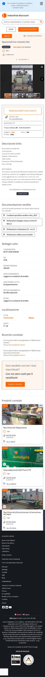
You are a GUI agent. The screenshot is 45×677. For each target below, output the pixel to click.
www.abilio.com (13, 624)
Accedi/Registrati (28, 29)
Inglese (27, 615)
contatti (4, 572)
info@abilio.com (12, 622)
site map (5, 569)
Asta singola (17, 47)
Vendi (11, 29)
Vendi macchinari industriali (11, 559)
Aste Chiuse (5, 549)
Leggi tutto (22, 194)
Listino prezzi (6, 588)
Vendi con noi (15, 384)
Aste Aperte (6, 546)
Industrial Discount (15, 15)
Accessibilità (6, 594)
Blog (3, 578)
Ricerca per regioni (8, 540)
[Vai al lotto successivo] (28, 59)
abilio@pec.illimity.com (29, 624)
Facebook (3, 607)
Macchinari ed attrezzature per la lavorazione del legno (22, 513)
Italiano (19, 615)
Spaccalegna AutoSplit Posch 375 (17, 470)
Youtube (10, 607)
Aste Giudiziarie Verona (16, 355)
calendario (5, 551)
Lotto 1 (5, 405)
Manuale (4, 567)
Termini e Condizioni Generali (11, 585)
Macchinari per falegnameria (15, 427)
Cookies (4, 599)
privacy (4, 591)
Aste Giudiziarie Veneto (16, 345)
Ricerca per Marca (8, 543)
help (3, 575)
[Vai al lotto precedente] (17, 59)
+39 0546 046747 (30, 622)
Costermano (8, 318)
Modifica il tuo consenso (10, 596)
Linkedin (6, 607)
